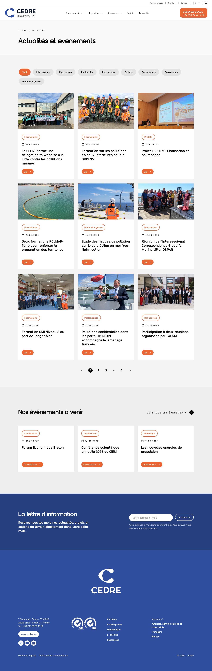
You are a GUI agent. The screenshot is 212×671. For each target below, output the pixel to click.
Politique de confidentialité (54, 655)
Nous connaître (74, 13)
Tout (24, 72)
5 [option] (121, 370)
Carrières (172, 3)
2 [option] (98, 370)
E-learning (112, 634)
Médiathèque (114, 629)
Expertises (94, 13)
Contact (184, 3)
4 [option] (114, 370)
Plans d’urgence (31, 81)
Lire (25, 172)
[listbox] (106, 370)
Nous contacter (29, 634)
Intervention (43, 72)
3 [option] (106, 370)
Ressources (113, 13)
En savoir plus (30, 464)
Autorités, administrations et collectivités (167, 625)
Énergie (156, 636)
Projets (130, 13)
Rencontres (65, 72)
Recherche (87, 72)
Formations (108, 72)
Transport (157, 631)
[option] (82, 370)
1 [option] (90, 370)
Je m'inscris (184, 517)
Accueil (22, 30)
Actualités (144, 13)
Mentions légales (27, 655)
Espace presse (156, 3)
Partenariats (149, 72)
